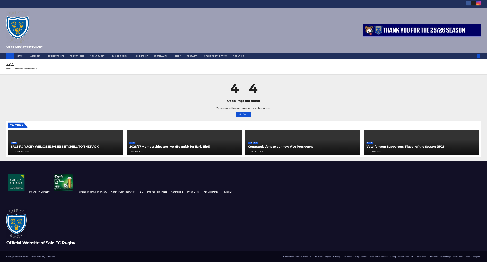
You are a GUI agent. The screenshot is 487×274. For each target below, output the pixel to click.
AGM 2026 (35, 56)
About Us (238, 56)
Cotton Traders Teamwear (122, 192)
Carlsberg (336, 257)
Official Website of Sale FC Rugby (24, 46)
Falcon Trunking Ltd (472, 257)
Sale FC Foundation (215, 56)
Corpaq (393, 257)
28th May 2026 (256, 151)
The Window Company (39, 192)
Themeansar (50, 257)
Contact (191, 56)
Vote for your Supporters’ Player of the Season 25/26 (405, 146)
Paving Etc (227, 192)
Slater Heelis (177, 192)
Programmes (77, 56)
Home (8, 69)
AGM (250, 142)
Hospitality (160, 56)
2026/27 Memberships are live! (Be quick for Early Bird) (169, 146)
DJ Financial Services (157, 192)
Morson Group (403, 257)
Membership (141, 56)
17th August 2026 (21, 151)
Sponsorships (56, 56)
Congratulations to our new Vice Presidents (280, 146)
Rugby (14, 142)
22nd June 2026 (138, 151)
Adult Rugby (97, 56)
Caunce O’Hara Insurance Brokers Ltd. (297, 257)
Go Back (243, 114)
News (20, 56)
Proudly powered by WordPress (18, 257)
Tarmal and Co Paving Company (92, 192)
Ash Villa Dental (211, 192)
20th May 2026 (375, 151)
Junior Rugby (120, 56)
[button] (474, 56)
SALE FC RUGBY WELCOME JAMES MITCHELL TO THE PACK (54, 146)
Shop (178, 56)
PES (141, 192)
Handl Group (458, 257)
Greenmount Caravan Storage (440, 257)
